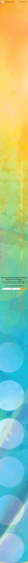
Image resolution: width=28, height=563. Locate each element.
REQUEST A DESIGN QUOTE (23, 1)
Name (3, 288)
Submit (23, 288)
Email (12, 288)
